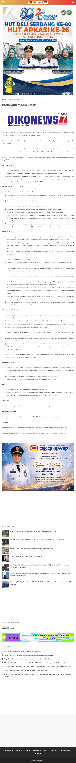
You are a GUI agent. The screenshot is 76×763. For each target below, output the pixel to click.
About (26, 750)
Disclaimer (53, 750)
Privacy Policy (65, 750)
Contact (17, 750)
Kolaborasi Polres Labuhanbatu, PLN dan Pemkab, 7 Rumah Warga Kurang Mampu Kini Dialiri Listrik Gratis (37, 667)
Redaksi (8, 750)
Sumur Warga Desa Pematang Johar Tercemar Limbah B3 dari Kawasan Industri (28, 655)
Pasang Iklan (38, 753)
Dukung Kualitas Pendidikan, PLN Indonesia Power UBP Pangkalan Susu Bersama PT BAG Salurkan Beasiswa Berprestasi (36, 675)
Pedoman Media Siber (39, 750)
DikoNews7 (42, 760)
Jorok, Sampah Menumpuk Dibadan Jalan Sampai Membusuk (23, 651)
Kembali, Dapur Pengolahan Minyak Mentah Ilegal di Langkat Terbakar (32, 548)
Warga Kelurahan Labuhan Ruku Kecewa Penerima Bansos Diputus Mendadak (28, 659)
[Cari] (73, 2)
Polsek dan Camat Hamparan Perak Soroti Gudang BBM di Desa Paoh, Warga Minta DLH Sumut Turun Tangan (38, 663)
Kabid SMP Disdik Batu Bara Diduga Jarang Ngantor (26, 556)
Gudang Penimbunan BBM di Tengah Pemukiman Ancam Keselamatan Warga (33, 531)
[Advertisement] (38, 508)
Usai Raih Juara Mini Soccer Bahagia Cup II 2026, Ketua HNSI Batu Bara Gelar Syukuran (37, 540)
